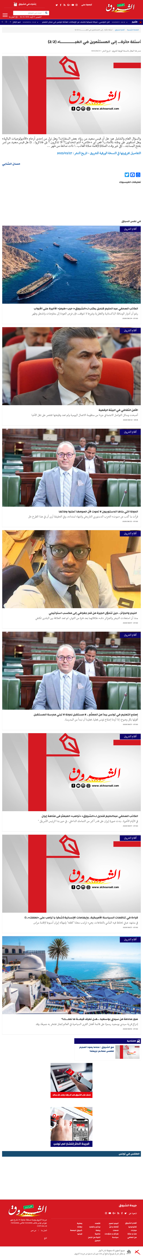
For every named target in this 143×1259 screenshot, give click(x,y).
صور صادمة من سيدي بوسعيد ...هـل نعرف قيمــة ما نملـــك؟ (99, 1019)
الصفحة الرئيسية (133, 29)
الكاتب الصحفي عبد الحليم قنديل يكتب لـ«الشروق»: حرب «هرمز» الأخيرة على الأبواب (86, 308)
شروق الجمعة (76, 1230)
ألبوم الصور (114, 1223)
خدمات (116, 1230)
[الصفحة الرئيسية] (120, 6)
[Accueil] (26, 1209)
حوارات (134, 1230)
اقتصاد (97, 1223)
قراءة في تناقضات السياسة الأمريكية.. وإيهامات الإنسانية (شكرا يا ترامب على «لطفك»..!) (81, 917)
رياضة (98, 1230)
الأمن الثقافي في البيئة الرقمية (118, 410)
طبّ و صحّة (132, 1234)
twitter (57, 5)
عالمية (97, 1234)
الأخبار (134, 22)
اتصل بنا (12, 17)
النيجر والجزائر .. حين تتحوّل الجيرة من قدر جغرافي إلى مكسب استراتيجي (93, 613)
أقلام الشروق (120, 29)
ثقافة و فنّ (114, 1227)
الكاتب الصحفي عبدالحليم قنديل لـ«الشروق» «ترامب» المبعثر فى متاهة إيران (90, 816)
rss (64, 5)
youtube (72, 5)
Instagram (76, 5)
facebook (60, 5)
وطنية (79, 1223)
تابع (45, 1238)
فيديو (79, 1234)
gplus (68, 5)
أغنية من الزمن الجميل (94, 1239)
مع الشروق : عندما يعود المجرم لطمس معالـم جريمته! (96, 1049)
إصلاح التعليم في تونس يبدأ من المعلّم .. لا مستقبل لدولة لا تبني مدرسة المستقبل (86, 714)
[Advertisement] (71, 1177)
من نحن (33, 1230)
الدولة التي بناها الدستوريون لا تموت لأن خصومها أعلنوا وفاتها (98, 511)
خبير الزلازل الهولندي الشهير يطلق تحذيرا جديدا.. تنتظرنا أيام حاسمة (44, 22)
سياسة (115, 1237)
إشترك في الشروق (27, 4)
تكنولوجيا (132, 1227)
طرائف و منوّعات (112, 1234)
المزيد (5, 15)
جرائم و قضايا (94, 1227)
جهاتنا (79, 1227)
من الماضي (132, 1237)
